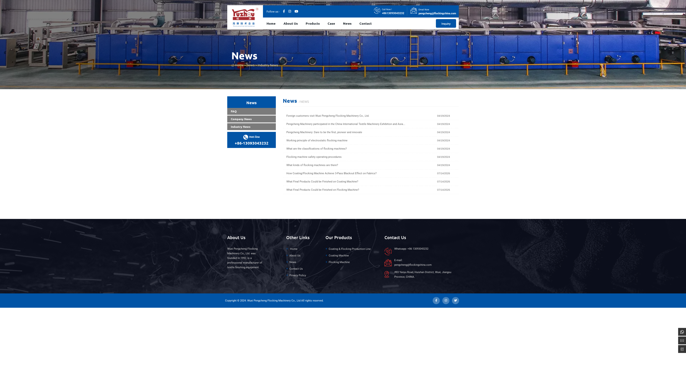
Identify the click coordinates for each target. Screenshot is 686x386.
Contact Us (296, 268)
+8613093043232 (393, 13)
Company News (241, 119)
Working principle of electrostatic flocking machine (316, 140)
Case (331, 23)
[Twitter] (296, 11)
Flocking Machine (339, 262)
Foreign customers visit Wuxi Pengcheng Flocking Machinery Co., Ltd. (327, 115)
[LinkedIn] (289, 11)
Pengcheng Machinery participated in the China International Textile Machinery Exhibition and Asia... (345, 124)
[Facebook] (284, 11)
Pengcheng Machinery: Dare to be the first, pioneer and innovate (324, 132)
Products (313, 23)
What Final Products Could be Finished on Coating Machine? (322, 181)
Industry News (268, 65)
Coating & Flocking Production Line (350, 249)
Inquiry (446, 23)
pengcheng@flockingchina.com (437, 13)
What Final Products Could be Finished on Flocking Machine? (322, 189)
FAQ (234, 111)
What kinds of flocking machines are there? (312, 165)
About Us (291, 23)
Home (271, 23)
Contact (365, 23)
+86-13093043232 (252, 143)
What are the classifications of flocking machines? (316, 148)
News (347, 23)
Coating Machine (339, 255)
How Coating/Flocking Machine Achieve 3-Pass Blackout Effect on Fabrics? (331, 173)
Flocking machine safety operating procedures (314, 157)
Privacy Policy (297, 275)
